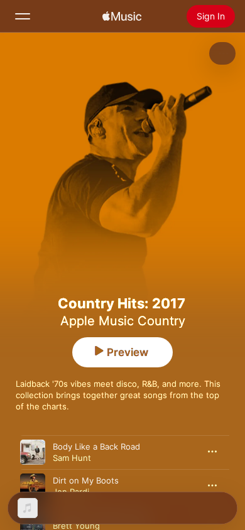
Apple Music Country (122, 320)
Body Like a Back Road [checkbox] (96, 446)
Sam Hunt (72, 458)
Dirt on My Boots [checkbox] (86, 480)
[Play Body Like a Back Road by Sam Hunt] (32, 452)
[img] (121, 16)
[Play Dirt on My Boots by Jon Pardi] (32, 486)
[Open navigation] (22, 16)
